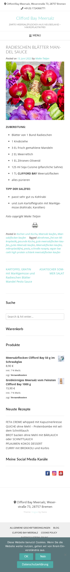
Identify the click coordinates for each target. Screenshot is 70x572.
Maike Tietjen (42, 58)
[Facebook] (47, 473)
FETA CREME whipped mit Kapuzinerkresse (34, 422)
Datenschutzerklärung (35, 564)
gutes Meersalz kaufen (22, 245)
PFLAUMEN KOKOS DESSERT (24, 443)
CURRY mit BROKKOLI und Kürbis (27, 448)
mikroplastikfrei (14, 248)
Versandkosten (19, 375)
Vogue (35, 511)
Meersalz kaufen (47, 234)
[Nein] (65, 555)
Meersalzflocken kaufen (49, 245)
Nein (43, 556)
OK (26, 556)
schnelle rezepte (40, 248)
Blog (56, 527)
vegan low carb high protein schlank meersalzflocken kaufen (33, 250)
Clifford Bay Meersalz (35, 18)
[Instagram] (54, 473)
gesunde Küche (26, 241)
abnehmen (43, 237)
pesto (27, 248)
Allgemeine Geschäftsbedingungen (30, 527)
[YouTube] (61, 473)
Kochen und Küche (27, 234)
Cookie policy (49, 532)
